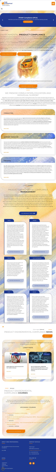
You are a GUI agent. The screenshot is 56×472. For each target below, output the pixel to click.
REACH (10, 258)
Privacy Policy (5, 465)
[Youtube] (33, 463)
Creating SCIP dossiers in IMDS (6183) (17, 413)
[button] (53, 3)
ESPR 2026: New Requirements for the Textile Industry (15, 367)
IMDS (9, 220)
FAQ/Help (4, 464)
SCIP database (37, 258)
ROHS (34, 292)
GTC (3, 466)
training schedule (41, 403)
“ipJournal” (17, 342)
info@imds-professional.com (35, 450)
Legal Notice (4, 462)
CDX (9, 292)
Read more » (9, 371)
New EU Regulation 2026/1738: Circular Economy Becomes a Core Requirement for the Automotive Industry (39, 368)
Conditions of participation (7, 468)
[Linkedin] (30, 463)
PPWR (34, 220)
